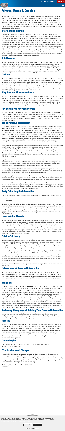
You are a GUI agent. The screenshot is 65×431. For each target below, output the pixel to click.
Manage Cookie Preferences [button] (32, 428)
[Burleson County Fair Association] (4, 5)
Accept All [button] (37, 424)
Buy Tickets (61, 1)
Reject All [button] (28, 424)
